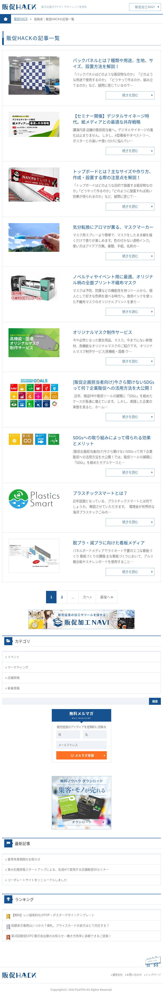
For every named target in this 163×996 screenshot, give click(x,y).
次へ (86, 596)
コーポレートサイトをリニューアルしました (37, 880)
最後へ (105, 596)
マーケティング (18, 667)
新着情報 (14, 688)
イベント (14, 657)
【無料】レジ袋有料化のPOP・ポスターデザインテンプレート (52, 915)
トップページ (153, 975)
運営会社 (117, 975)
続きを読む (130, 95)
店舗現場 (14, 677)
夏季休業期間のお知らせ (24, 859)
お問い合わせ (134, 975)
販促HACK (21, 19)
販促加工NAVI (145, 7)
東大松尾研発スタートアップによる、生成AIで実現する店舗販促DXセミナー (58, 869)
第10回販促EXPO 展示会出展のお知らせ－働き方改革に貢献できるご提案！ (61, 936)
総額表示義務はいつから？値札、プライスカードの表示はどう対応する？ (60, 925)
